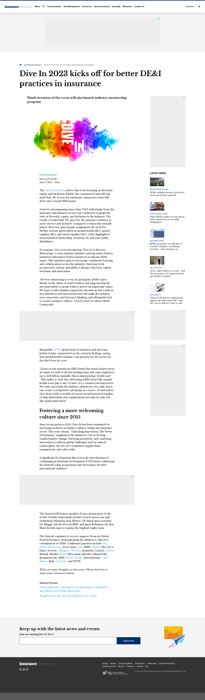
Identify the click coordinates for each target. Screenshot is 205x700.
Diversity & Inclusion (32, 65)
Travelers (61, 561)
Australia (190, 6)
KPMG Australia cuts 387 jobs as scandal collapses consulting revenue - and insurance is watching (166, 246)
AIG (104, 543)
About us (121, 666)
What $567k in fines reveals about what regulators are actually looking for (167, 219)
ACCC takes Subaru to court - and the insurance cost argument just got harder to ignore (167, 273)
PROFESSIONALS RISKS (159, 214)
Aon (58, 547)
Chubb (95, 547)
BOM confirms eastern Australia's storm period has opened (167, 193)
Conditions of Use (109, 666)
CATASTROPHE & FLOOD (159, 189)
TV (43, 6)
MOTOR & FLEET (156, 268)
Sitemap (140, 666)
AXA (80, 547)
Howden (76, 550)
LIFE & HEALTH (155, 295)
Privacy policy (140, 663)
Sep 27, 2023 (46, 182)
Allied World (47, 547)
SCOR (69, 557)
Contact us (131, 666)
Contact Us (139, 6)
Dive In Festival (54, 190)
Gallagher (64, 550)
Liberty (109, 550)
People (105, 663)
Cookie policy (152, 663)
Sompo (79, 557)
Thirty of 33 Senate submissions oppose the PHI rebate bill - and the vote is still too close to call (166, 300)
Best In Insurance (102, 6)
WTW (57, 349)
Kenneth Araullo (49, 179)
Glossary (113, 663)
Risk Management (72, 6)
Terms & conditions (125, 663)
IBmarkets (127, 6)
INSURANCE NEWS (157, 241)
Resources (87, 6)
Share (57, 182)
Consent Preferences (167, 663)
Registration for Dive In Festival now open (68, 595)
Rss (146, 666)
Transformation (54, 6)
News (37, 6)
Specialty (116, 6)
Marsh (63, 554)
